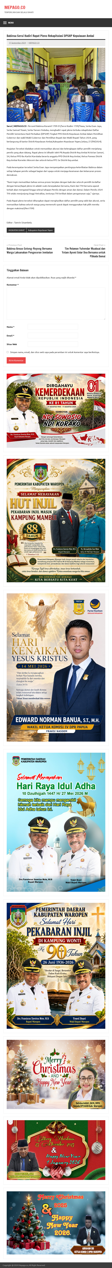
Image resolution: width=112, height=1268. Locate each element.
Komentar (13, 284)
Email (10, 335)
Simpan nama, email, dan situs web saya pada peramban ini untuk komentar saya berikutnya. (55, 352)
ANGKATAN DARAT (16, 230)
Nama (10, 326)
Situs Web (12, 344)
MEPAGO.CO (14, 7)
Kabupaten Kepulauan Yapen (40, 230)
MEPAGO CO (34, 42)
